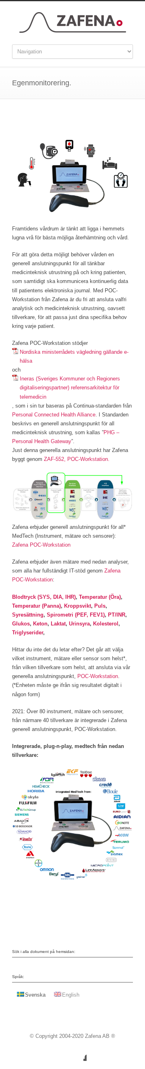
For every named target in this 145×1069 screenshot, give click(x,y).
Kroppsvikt (77, 606)
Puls (100, 606)
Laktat (58, 624)
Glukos (21, 624)
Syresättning (28, 615)
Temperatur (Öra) (100, 597)
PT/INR (116, 615)
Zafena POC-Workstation (41, 545)
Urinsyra (79, 624)
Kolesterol (105, 624)
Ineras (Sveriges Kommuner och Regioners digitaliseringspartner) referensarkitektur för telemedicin (70, 387)
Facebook (78, 1053)
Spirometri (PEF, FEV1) (75, 615)
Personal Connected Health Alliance (53, 415)
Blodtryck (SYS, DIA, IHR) (44, 597)
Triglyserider (27, 633)
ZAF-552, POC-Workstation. (77, 459)
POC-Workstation (97, 676)
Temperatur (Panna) (36, 606)
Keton (40, 624)
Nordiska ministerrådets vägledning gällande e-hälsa (74, 356)
